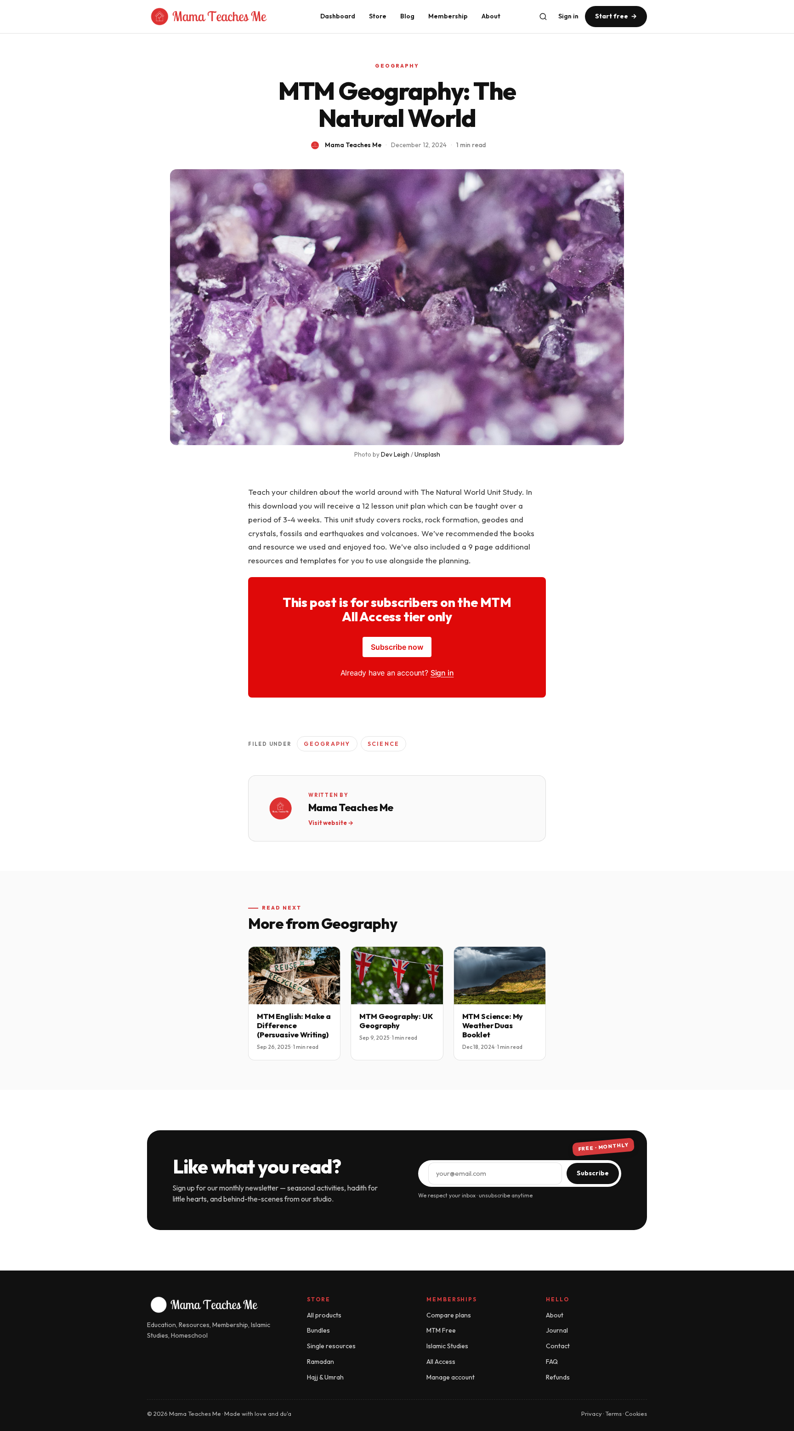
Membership (448, 16)
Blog (407, 16)
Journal (557, 1330)
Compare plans (448, 1315)
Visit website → (330, 822)
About (491, 16)
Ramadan (320, 1361)
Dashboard (337, 16)
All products (324, 1315)
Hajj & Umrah (325, 1377)
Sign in (568, 16)
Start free (616, 16)
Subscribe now (397, 647)
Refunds (558, 1377)
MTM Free (441, 1330)
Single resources (331, 1346)
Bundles (318, 1330)
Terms (613, 1413)
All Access (440, 1361)
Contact (558, 1346)
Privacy (591, 1413)
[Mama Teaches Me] (223, 16)
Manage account (450, 1377)
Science (384, 743)
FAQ (552, 1361)
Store (377, 16)
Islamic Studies (447, 1346)
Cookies (636, 1413)
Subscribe (593, 1173)
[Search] (543, 16)
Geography (397, 66)
